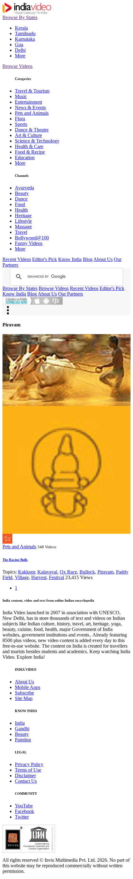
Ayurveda (24, 187)
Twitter (22, 816)
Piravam (105, 571)
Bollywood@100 (32, 237)
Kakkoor (26, 571)
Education (25, 157)
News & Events (30, 107)
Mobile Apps (27, 687)
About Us (103, 259)
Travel (21, 232)
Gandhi (22, 728)
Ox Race (68, 571)
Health (21, 210)
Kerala (21, 28)
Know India (70, 259)
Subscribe (24, 692)
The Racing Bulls (15, 560)
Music (21, 96)
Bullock (87, 571)
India (20, 723)
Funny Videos (28, 243)
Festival (56, 577)
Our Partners (70, 293)
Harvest (38, 577)
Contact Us (26, 781)
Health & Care (29, 146)
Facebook (24, 811)
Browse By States (19, 17)
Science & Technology (37, 140)
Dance (21, 198)
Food (20, 204)
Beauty (22, 193)
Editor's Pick (44, 259)
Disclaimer (25, 775)
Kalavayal (47, 571)
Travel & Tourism (32, 90)
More (20, 55)
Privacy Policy (29, 764)
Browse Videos (17, 66)
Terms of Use (28, 770)
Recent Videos (16, 259)
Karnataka (25, 39)
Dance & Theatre (32, 129)
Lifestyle (23, 221)
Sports (21, 124)
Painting (23, 739)
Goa (19, 44)
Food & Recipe (30, 152)
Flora (20, 118)
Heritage (23, 215)
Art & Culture (28, 135)
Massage (23, 226)
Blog (87, 259)
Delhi (20, 50)
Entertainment (28, 102)
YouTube (24, 805)
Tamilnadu (25, 33)
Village (22, 577)
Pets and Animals (32, 113)
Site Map (23, 698)
